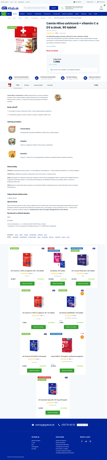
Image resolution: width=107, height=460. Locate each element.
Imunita (15, 13)
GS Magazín (21, 2)
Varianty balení (38, 85)
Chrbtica (29, 13)
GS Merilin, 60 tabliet (57, 271)
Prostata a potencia (67, 361)
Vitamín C (27, 276)
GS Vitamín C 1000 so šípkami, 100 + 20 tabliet (27, 271)
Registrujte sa (90, 1)
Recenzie (50, 85)
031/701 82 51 (69, 9)
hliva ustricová (23, 237)
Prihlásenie (102, 2)
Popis (17, 85)
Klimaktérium (38, 13)
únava (39, 237)
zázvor (63, 237)
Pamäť (77, 13)
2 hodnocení (62, 33)
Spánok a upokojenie (67, 13)
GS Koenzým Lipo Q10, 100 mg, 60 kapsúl (52, 400)
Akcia (3, 13)
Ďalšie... (96, 13)
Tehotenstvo (47, 13)
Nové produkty (32, 237)
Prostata (22, 13)
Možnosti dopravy (61, 440)
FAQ (15, 2)
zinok (68, 237)
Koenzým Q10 (56, 13)
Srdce (90, 13)
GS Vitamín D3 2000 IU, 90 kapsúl (34, 356)
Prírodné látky (34, 18)
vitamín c (51, 237)
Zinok (49, 18)
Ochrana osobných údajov (63, 451)
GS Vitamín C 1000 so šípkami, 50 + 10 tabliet (38, 313)
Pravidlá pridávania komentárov (65, 453)
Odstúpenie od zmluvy (62, 447)
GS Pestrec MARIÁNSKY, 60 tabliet (71, 313)
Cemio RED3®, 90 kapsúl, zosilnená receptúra (67, 356)
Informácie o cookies (62, 449)
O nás (11, 2)
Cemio (20, 18)
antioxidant (15, 237)
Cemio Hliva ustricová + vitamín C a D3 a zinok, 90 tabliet (67, 18)
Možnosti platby (60, 442)
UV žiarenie (45, 237)
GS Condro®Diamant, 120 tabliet (83, 271)
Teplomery (83, 13)
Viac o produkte (51, 46)
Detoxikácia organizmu (71, 318)
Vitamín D (43, 18)
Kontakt (28, 2)
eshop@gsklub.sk (44, 424)
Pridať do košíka (27, 283)
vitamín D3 (57, 237)
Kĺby (9, 13)
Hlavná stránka (4, 2)
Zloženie (26, 85)
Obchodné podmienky (62, 444)
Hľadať (54, 8)
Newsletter (78, 2)
